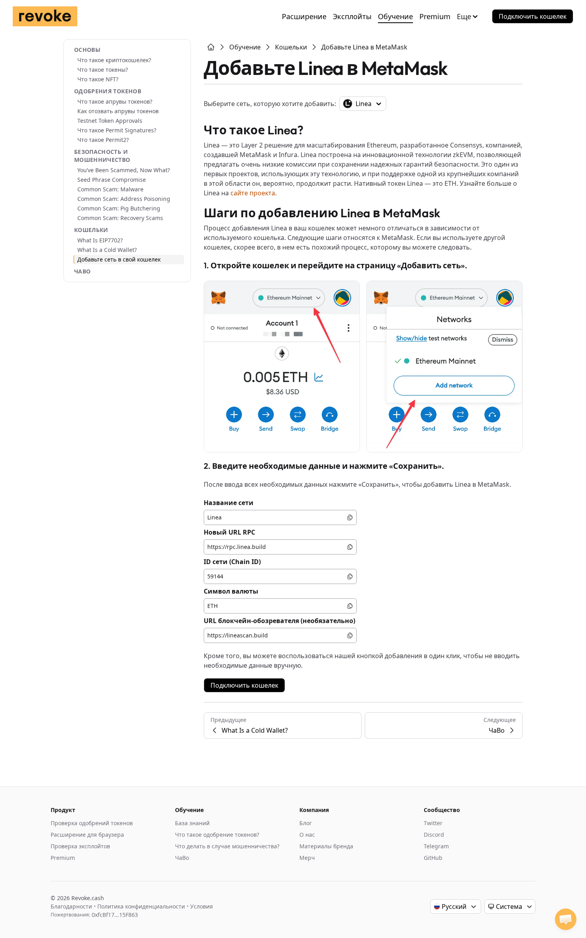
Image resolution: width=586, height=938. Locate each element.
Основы (87, 49)
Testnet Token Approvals (109, 120)
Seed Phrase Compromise (111, 179)
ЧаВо (82, 271)
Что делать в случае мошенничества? (227, 846)
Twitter (433, 823)
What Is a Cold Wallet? (107, 250)
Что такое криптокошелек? (114, 60)
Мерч (307, 857)
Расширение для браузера (87, 834)
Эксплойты (352, 16)
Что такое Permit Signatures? (116, 130)
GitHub (433, 857)
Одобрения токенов (107, 91)
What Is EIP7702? (100, 240)
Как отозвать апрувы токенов (118, 111)
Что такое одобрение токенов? (217, 834)
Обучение (395, 16)
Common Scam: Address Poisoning (123, 199)
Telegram (436, 846)
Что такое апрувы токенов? (114, 101)
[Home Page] (211, 47)
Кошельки (91, 230)
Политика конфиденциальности (141, 906)
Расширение (304, 16)
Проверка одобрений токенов (92, 823)
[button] (565, 919)
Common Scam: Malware (110, 189)
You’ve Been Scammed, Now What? (123, 170)
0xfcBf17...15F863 (115, 914)
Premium (434, 16)
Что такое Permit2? (103, 140)
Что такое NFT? (97, 79)
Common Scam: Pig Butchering (118, 208)
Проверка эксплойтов (80, 846)
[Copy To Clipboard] (350, 517)
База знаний (192, 823)
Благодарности (71, 906)
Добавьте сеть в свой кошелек (119, 259)
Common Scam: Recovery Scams (120, 218)
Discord (434, 834)
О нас (307, 834)
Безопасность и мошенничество (102, 155)
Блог (305, 823)
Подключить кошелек (532, 16)
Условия (201, 906)
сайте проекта (252, 193)
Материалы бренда (326, 846)
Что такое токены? (102, 69)
